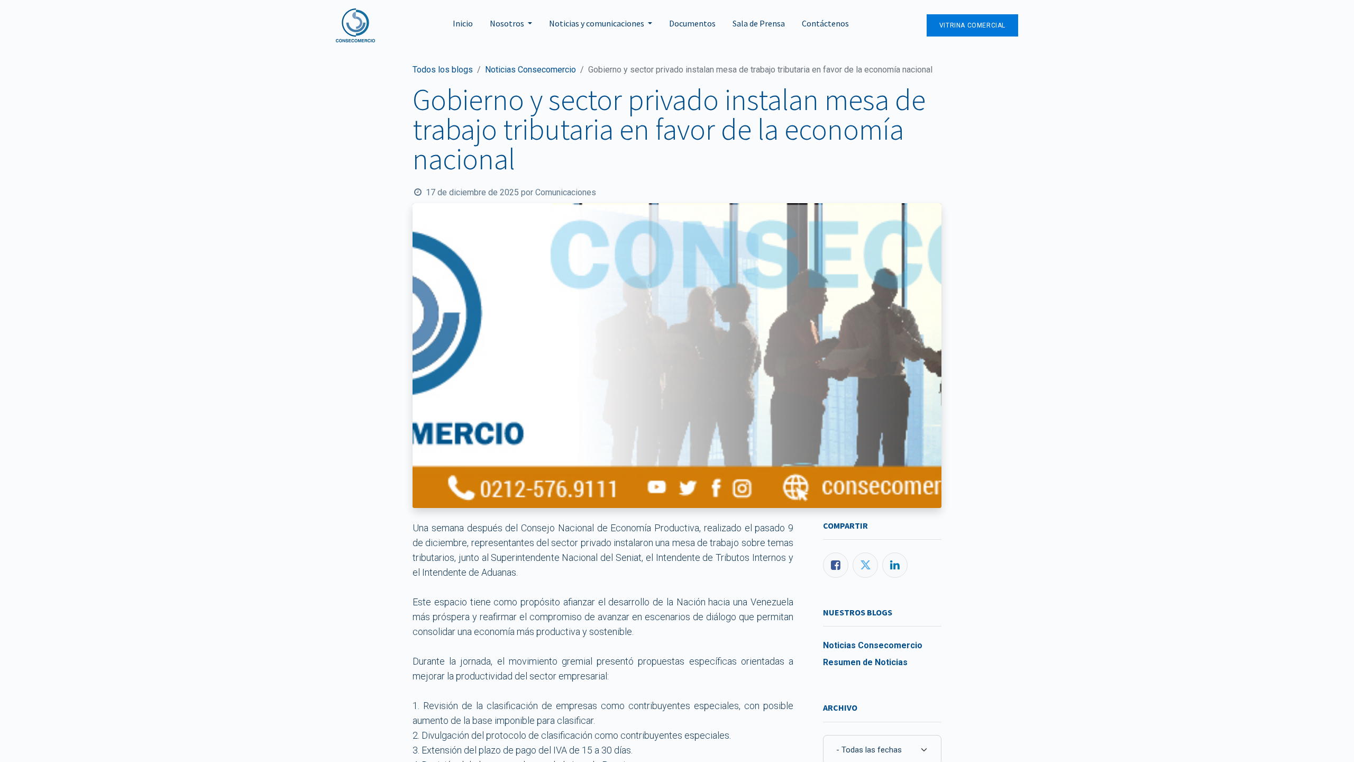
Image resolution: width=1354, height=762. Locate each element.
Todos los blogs (443, 70)
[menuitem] (463, 25)
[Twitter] (865, 565)
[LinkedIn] (895, 565)
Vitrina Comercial (972, 25)
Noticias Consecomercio (530, 70)
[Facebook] (835, 565)
